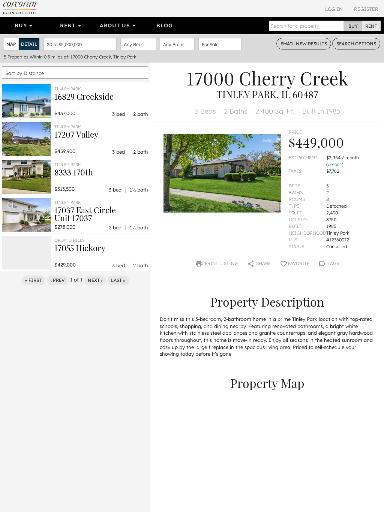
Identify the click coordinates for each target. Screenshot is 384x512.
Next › (95, 280)
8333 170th (73, 172)
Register (366, 9)
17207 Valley (76, 134)
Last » (118, 280)
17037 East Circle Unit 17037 (85, 213)
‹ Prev (58, 280)
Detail (29, 44)
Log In (334, 9)
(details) (334, 164)
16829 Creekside (84, 96)
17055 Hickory (79, 247)
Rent (69, 25)
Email (303, 43)
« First (33, 280)
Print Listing (221, 263)
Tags (333, 263)
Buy (21, 25)
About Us (116, 25)
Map (11, 44)
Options (356, 43)
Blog (164, 25)
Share (263, 263)
